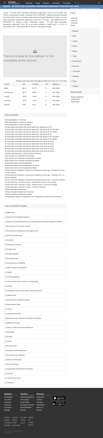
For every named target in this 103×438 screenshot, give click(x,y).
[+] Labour (8, 309)
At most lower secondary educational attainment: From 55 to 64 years (29, 151)
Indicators (74, 23)
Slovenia (7, 100)
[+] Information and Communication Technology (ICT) (23, 290)
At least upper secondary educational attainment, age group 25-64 (28, 134)
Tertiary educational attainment (16, 189)
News (73, 25)
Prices (74, 46)
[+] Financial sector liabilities (15, 263)
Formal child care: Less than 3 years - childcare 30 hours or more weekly (30, 182)
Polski (14, 422)
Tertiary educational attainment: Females (19, 192)
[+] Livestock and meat (13, 313)
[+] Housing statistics (12, 277)
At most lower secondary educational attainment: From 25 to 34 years (29, 141)
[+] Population (10, 332)
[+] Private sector (11, 346)
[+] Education (9, 240)
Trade (74, 56)
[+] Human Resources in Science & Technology (21, 281)
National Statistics (77, 97)
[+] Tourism (9, 373)
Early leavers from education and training (19, 156)
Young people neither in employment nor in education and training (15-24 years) (33, 196)
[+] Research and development (16, 350)
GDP (74, 36)
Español (7, 420)
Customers (40, 397)
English (7, 417)
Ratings (7, 410)
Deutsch (15, 417)
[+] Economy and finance (13, 235)
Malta (6, 88)
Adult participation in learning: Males (18, 124)
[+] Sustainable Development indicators (19, 369)
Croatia (6, 96)
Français (7, 425)
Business (75, 66)
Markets (75, 31)
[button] (99, 3)
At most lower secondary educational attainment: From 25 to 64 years (29, 144)
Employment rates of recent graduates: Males (21, 168)
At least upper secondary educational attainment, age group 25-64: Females (32, 136)
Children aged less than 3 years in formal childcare (23, 153)
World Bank (75, 101)
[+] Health (8, 272)
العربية (22, 422)
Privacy (39, 410)
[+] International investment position (17, 300)
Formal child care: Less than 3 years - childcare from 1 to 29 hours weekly (31, 184)
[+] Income (8, 286)
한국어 (30, 425)
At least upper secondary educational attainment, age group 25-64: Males (31, 139)
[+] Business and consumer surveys (17, 226)
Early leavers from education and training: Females (23, 158)
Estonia (6, 104)
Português (8, 422)
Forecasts (7, 407)
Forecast (74, 20)
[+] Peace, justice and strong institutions (19, 327)
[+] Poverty (8, 336)
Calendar (74, 18)
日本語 (30, 422)
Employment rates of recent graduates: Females (22, 165)
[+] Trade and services (13, 378)
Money (74, 51)
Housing (75, 76)
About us (40, 407)
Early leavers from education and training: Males (22, 160)
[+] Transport (9, 382)
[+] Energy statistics (12, 254)
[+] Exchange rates (11, 258)
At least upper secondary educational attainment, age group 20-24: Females (32, 129)
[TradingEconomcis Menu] (5, 3)
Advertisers (41, 405)
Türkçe (22, 420)
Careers (39, 399)
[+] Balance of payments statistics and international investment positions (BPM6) (33, 221)
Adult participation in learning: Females (19, 122)
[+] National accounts (12, 323)
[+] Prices (8, 341)
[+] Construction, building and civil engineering (21, 231)
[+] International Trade (12, 304)
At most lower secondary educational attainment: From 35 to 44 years (29, 146)
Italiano (15, 420)
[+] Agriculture (10, 212)
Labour (75, 41)
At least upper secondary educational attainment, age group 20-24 (28, 127)
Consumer (76, 71)
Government (76, 61)
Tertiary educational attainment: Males (18, 194)
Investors (40, 402)
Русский (23, 417)
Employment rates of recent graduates (18, 163)
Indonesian (16, 425)
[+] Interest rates (10, 295)
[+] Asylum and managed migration (17, 217)
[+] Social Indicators (12, 364)
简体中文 (30, 418)
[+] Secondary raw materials (15, 355)
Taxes (74, 81)
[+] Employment (10, 249)
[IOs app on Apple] (59, 398)
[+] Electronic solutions (13, 244)
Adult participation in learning (15, 120)
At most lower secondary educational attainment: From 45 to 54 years (29, 148)
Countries (7, 399)
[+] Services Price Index (13, 359)
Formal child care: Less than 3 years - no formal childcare (25, 187)
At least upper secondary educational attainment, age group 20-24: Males (31, 132)
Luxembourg (8, 92)
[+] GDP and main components (16, 267)
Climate (75, 86)
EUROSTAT (7, 22)
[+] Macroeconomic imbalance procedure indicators (23, 318)
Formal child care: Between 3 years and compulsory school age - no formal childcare (35, 180)
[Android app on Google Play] (59, 403)
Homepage (8, 397)
